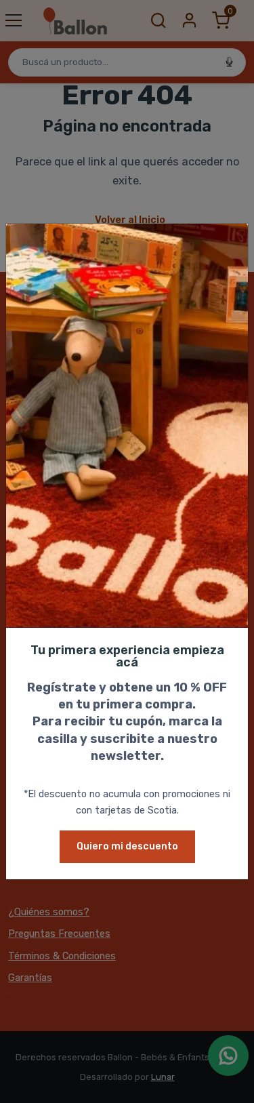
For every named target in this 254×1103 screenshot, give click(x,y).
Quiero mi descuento (127, 846)
